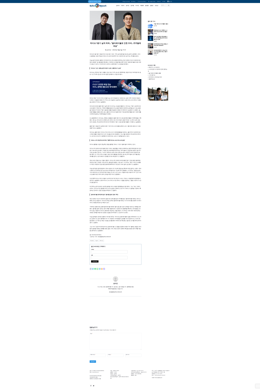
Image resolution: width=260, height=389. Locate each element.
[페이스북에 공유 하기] (91, 269)
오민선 (156, 5)
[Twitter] (93, 386)
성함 (92, 255)
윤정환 (147, 5)
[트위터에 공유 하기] (93, 269)
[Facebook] (91, 386)
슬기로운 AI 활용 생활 (155, 73)
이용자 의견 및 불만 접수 (157, 377)
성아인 (127, 5)
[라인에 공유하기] (95, 269)
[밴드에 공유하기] (97, 269)
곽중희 (142, 5)
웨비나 (159, 1)
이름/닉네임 (92, 354)
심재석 (118, 5)
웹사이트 (127, 354)
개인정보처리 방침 (94, 377)
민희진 (92, 240)
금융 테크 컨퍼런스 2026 (94, 1)
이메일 (92, 249)
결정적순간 (152, 79)
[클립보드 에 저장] (104, 269)
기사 (115, 40)
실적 (97, 240)
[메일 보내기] (102, 269)
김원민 (151, 5)
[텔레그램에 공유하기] (100, 269)
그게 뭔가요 (152, 75)
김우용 (132, 5)
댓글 (91, 333)
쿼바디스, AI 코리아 (154, 67)
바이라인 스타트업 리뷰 (155, 77)
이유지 (122, 5)
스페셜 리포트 (152, 1)
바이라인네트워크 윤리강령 (95, 375)
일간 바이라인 (127, 1)
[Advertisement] (115, 313)
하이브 (101, 240)
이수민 (137, 5)
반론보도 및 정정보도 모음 (95, 378)
